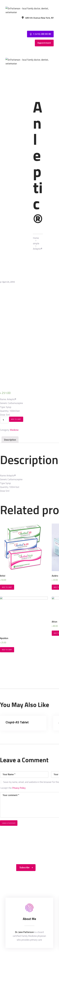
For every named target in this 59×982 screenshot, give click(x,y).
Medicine (14, 430)
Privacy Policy (19, 788)
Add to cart (16, 419)
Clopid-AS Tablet (17, 722)
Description (10, 440)
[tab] (10, 439)
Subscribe (24, 867)
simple (36, 243)
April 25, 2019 (8, 282)
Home (36, 238)
